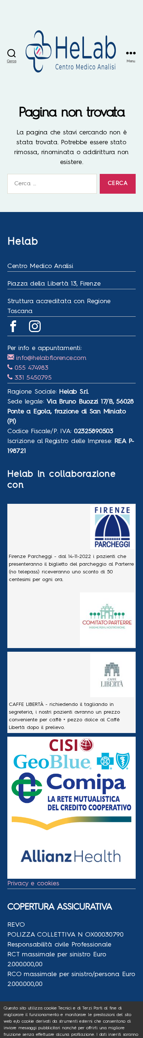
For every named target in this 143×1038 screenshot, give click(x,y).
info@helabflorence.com (50, 358)
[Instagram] (35, 326)
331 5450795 (32, 378)
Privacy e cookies (33, 883)
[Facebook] (13, 326)
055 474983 (30, 368)
